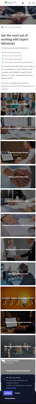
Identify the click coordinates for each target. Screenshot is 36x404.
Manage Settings (10, 398)
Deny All (17, 393)
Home (5, 27)
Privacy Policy (11, 388)
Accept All (8, 393)
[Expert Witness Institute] (10, 3)
